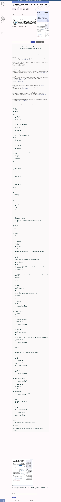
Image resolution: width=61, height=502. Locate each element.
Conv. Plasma (2, 7)
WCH (24, 490)
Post (13, 500)
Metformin (2, 15)
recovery (43, 18)
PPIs (1, 22)
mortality (43, 17)
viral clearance (41, 19)
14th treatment (39, 14)
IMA (21, 490)
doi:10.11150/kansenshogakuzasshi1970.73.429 (18, 79)
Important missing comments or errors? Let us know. (19, 14)
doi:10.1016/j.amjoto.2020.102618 (24, 7)
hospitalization (39, 18)
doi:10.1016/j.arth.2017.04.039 (42, 94)
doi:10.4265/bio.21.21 (19, 102)
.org (21, 0)
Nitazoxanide (2, 21)
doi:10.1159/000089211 (19, 76)
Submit (14, 497)
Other (1, 31)
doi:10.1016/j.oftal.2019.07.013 (42, 72)
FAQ (23, 500)
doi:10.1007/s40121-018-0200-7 (31, 70)
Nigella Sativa (2, 20)
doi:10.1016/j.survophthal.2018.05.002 (17, 81)
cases (46, 18)
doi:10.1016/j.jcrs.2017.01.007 (35, 96)
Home (1, 33)
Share (16, 500)
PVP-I (38, 12)
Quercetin (2, 23)
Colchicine (2, 6)
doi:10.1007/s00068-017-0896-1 (23, 100)
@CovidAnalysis (20, 500)
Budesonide (2, 5)
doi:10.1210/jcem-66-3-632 (26, 59)
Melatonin (2, 14)
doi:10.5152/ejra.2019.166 (25, 88)
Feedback (2, 32)
